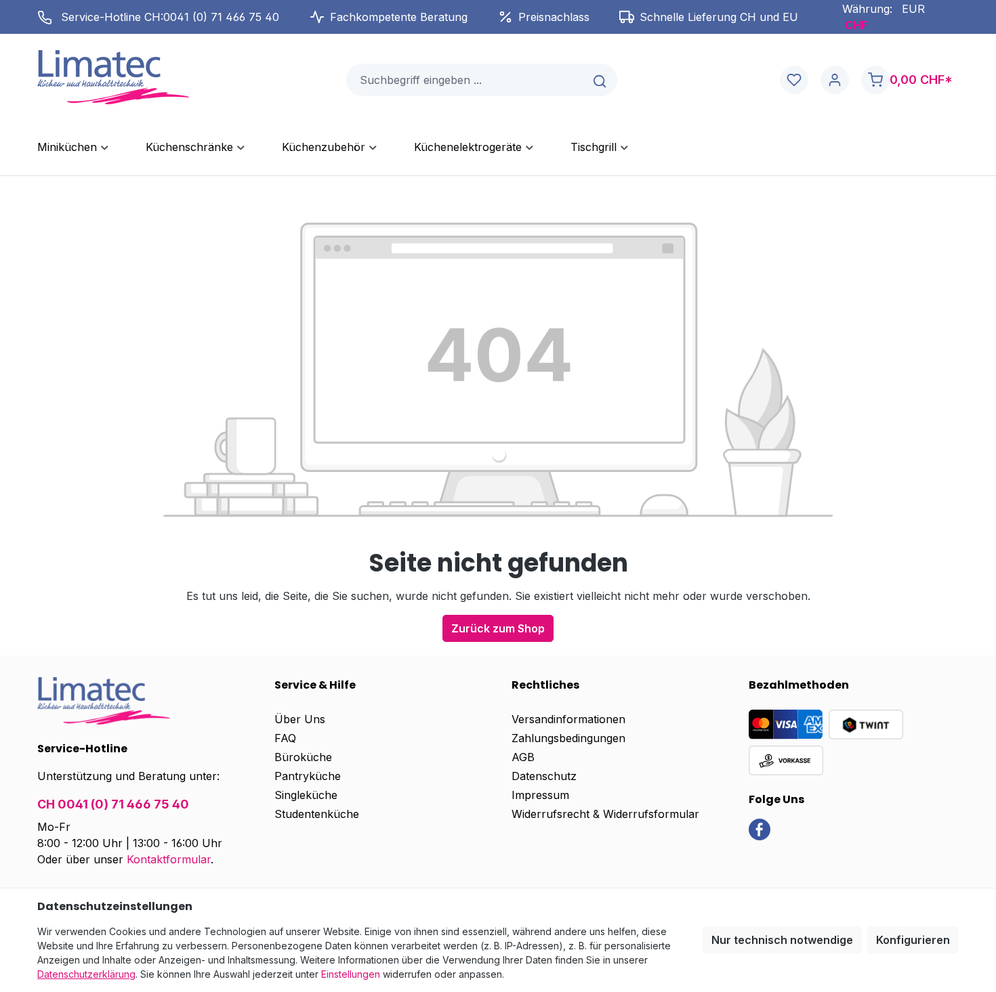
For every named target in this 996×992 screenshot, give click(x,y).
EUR (913, 9)
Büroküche (303, 757)
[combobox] (465, 80)
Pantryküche (307, 776)
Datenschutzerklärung (86, 974)
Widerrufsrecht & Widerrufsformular (605, 814)
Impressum (540, 795)
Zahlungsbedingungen (568, 738)
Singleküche (305, 795)
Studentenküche (316, 814)
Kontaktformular (169, 859)
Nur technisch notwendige (782, 940)
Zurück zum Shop (498, 628)
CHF (856, 25)
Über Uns (299, 719)
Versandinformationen (568, 719)
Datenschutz (544, 776)
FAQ (285, 738)
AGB (523, 757)
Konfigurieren (913, 940)
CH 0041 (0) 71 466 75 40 (113, 804)
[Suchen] (600, 80)
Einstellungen (350, 974)
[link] (759, 828)
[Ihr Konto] (834, 80)
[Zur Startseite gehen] (113, 77)
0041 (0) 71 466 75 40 (221, 17)
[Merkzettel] (794, 80)
